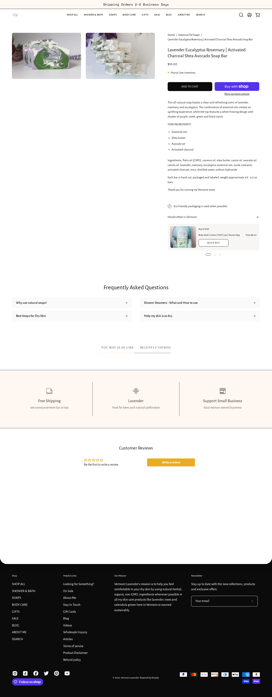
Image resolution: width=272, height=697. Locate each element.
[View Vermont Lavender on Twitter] (45, 673)
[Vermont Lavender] (15, 15)
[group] (136, 4)
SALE (15, 618)
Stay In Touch (71, 604)
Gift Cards (69, 611)
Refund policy (72, 659)
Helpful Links (69, 575)
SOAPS (16, 597)
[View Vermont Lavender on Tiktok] (24, 673)
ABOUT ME (19, 632)
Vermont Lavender (130, 678)
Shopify (155, 678)
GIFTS (16, 611)
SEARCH (17, 639)
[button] (93, 15)
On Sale (68, 590)
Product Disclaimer (75, 652)
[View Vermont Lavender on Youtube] (66, 673)
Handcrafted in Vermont (182, 217)
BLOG (15, 625)
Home (171, 34)
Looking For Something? (78, 583)
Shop (14, 575)
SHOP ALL (18, 583)
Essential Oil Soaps (189, 34)
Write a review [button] (171, 462)
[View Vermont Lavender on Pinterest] (56, 673)
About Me (69, 597)
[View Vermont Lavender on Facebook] (35, 673)
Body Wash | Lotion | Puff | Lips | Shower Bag (219, 235)
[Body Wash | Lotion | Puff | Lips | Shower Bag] (183, 237)
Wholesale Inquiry (75, 632)
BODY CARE (19, 604)
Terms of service (73, 645)
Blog (66, 618)
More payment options (236, 94)
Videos (67, 625)
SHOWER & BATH (23, 590)
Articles (68, 639)
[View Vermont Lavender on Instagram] (14, 673)
